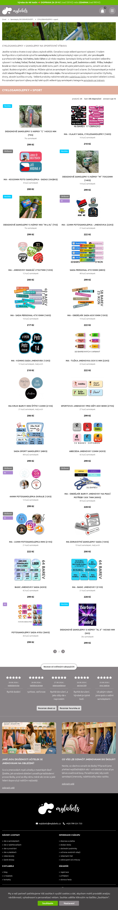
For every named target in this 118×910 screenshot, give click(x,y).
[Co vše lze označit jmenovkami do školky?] (89, 738)
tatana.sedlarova (59, 685)
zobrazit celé (8, 787)
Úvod (4, 19)
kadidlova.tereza (36, 685)
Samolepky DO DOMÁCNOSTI (22, 19)
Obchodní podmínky (68, 848)
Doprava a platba (67, 841)
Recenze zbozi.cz (46, 708)
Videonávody (9, 856)
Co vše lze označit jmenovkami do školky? (88, 759)
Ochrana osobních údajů (70, 852)
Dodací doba (65, 845)
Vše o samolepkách (11, 841)
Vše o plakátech (10, 852)
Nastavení (69, 903)
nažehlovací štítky (77, 76)
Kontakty (7, 880)
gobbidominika (13, 685)
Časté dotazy (9, 860)
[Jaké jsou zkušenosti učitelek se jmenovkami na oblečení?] (29, 738)
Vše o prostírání (10, 848)
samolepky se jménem (93, 80)
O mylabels (8, 876)
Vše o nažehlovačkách (12, 845)
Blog (5, 872)
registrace (64, 872)
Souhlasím (47, 903)
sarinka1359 (81, 685)
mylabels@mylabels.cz (50, 823)
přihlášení (64, 876)
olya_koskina (104, 685)
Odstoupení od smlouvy (70, 860)
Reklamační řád (66, 856)
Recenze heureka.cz (70, 708)
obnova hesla (66, 880)
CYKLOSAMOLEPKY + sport (47, 19)
